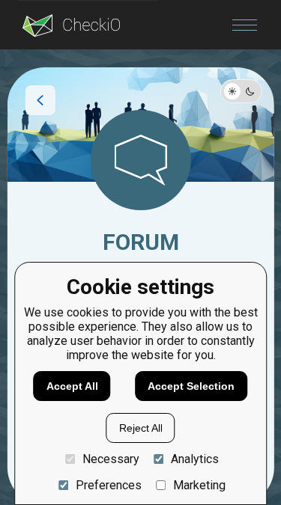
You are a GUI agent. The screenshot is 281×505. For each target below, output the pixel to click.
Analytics (195, 459)
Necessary (110, 459)
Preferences (108, 485)
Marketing (199, 485)
